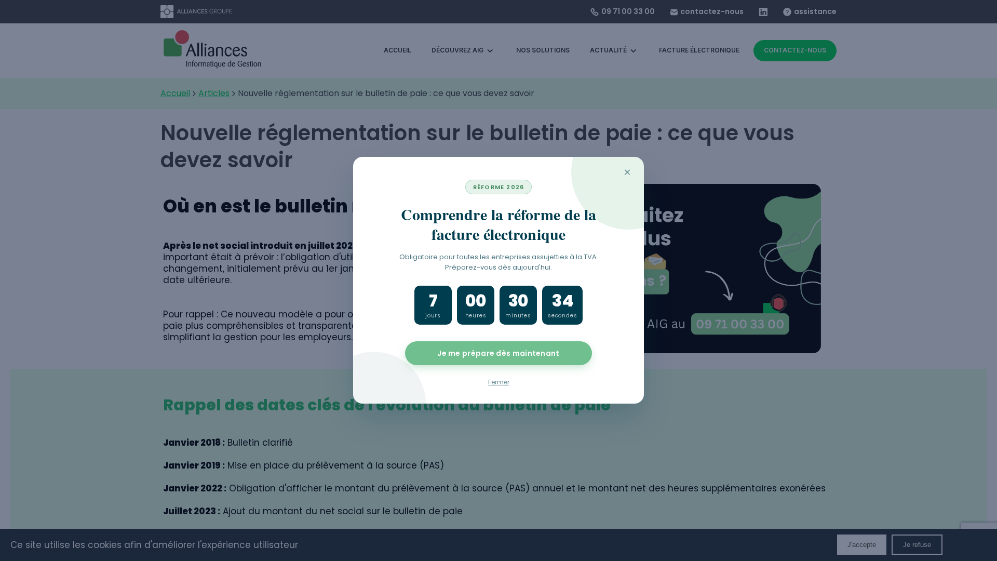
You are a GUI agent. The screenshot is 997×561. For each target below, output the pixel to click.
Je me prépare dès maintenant (498, 354)
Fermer (498, 382)
